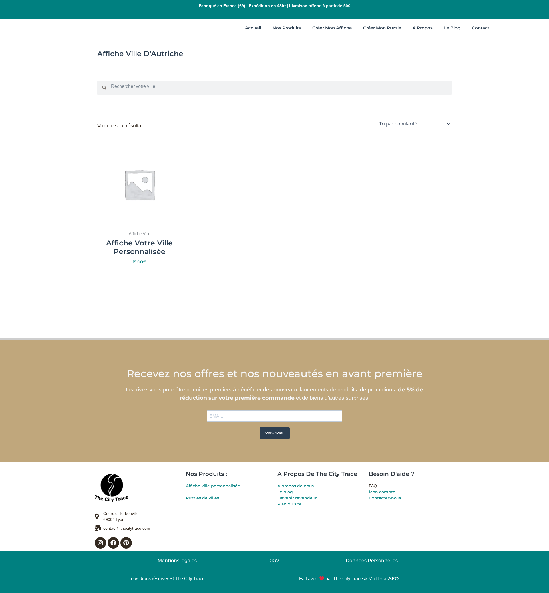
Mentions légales (177, 560)
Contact (480, 28)
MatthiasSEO (383, 578)
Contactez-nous (385, 498)
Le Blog (452, 28)
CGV (274, 560)
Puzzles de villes (202, 498)
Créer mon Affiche (332, 28)
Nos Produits (286, 28)
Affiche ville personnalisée (213, 485)
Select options (139, 275)
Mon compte (382, 492)
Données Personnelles (372, 560)
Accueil (253, 28)
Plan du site (289, 504)
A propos (423, 28)
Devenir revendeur (297, 498)
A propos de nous (295, 485)
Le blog (285, 492)
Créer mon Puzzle (382, 28)
